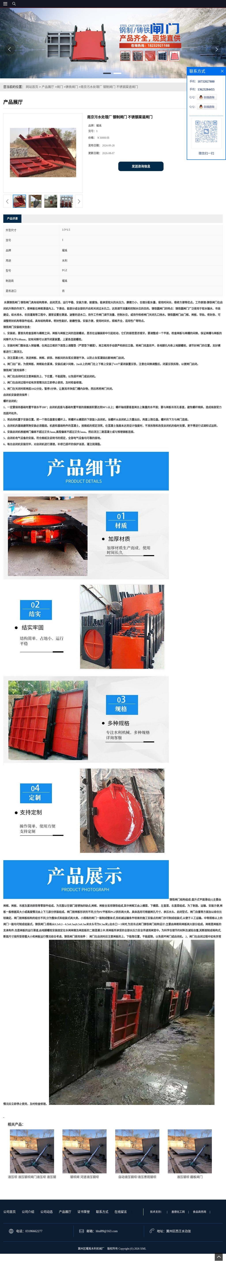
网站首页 (32, 87)
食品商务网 (199, 1211)
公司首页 (9, 1211)
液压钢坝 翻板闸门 (190, 1177)
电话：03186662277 (29, 1231)
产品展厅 (48, 87)
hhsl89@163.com (107, 1231)
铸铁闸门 (72, 87)
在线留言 (121, 1211)
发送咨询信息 (141, 166)
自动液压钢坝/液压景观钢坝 (137, 1177)
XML (143, 1248)
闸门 (60, 87)
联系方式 (102, 1211)
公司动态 (46, 1211)
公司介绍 (28, 1211)
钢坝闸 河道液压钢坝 (84, 1177)
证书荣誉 (83, 1211)
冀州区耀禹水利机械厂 (91, 1248)
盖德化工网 (178, 1211)
